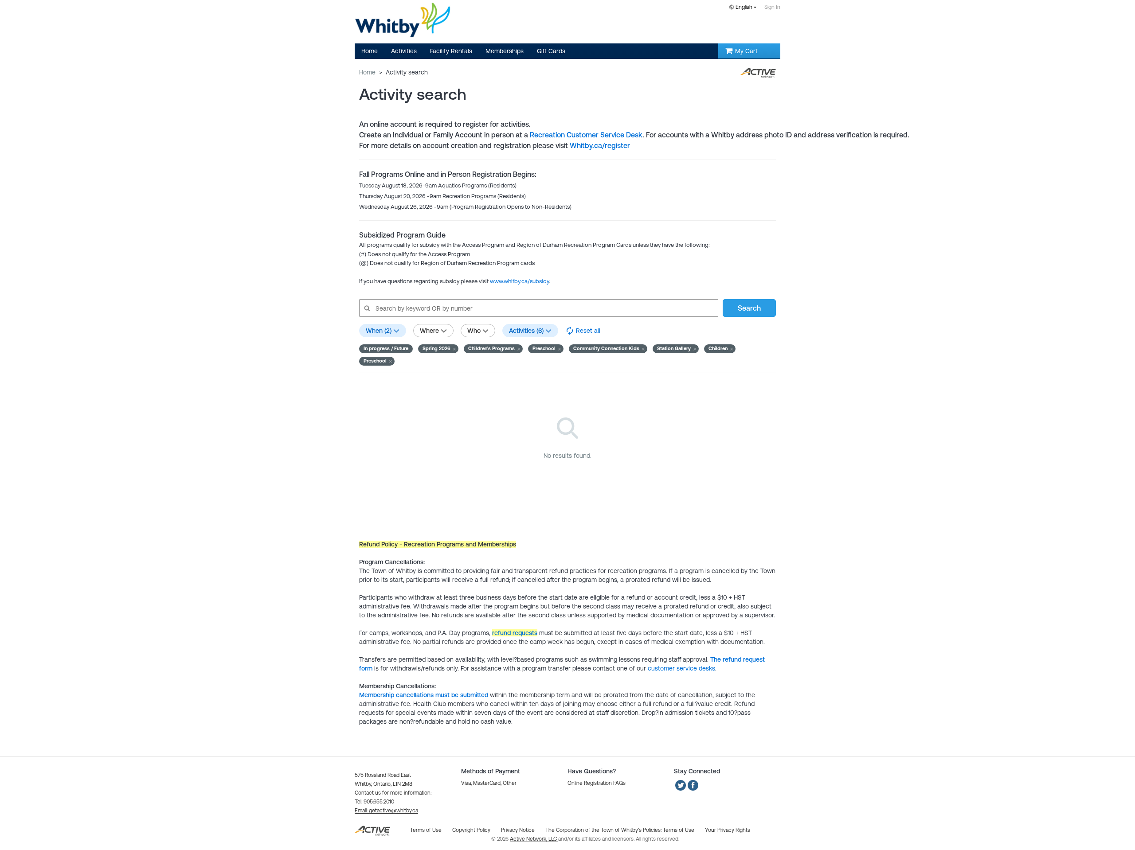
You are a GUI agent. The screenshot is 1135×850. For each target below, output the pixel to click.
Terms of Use (678, 830)
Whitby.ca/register (600, 145)
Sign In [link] (772, 7)
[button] (438, 348)
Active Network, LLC (534, 839)
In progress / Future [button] (386, 348)
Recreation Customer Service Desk (586, 135)
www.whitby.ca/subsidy (519, 281)
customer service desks (681, 668)
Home (367, 72)
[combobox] (744, 8)
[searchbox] (538, 308)
